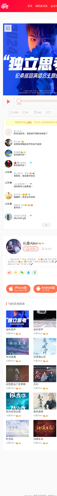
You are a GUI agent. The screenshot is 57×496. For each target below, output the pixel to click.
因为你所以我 (13, 411)
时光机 (9, 439)
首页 (30, 6)
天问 (35, 384)
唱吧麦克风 (41, 6)
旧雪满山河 (39, 357)
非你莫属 (11, 357)
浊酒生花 (38, 439)
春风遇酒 (38, 411)
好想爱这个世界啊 (16, 384)
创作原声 (11, 329)
